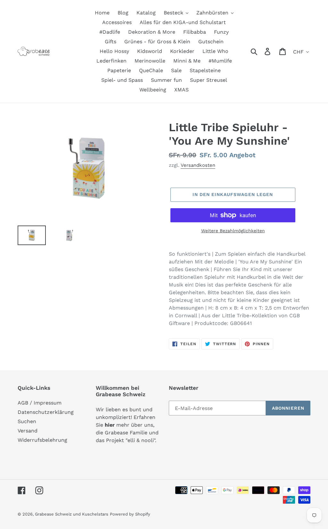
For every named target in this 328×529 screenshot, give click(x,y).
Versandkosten (198, 165)
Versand (27, 431)
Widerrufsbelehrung (42, 440)
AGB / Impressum (40, 403)
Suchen (27, 421)
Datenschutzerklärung (46, 412)
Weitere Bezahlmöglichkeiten (233, 230)
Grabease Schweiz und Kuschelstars (71, 514)
